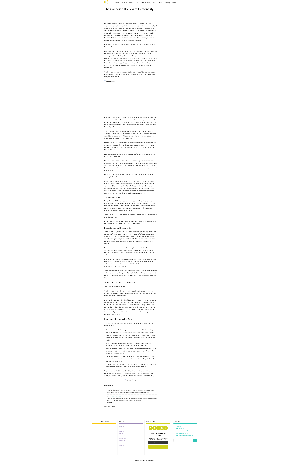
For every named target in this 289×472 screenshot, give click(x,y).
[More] (150, 18)
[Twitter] (162, 428)
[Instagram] (154, 428)
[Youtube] (166, 428)
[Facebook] (150, 428)
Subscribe (157, 447)
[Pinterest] (158, 428)
